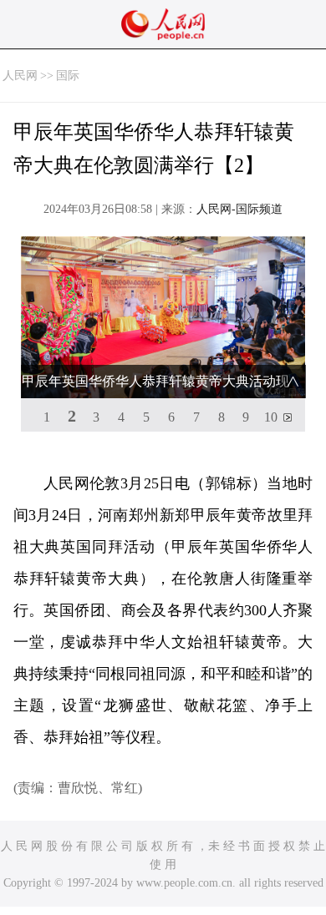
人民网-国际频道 (239, 209)
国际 (67, 75)
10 (271, 417)
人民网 (20, 75)
